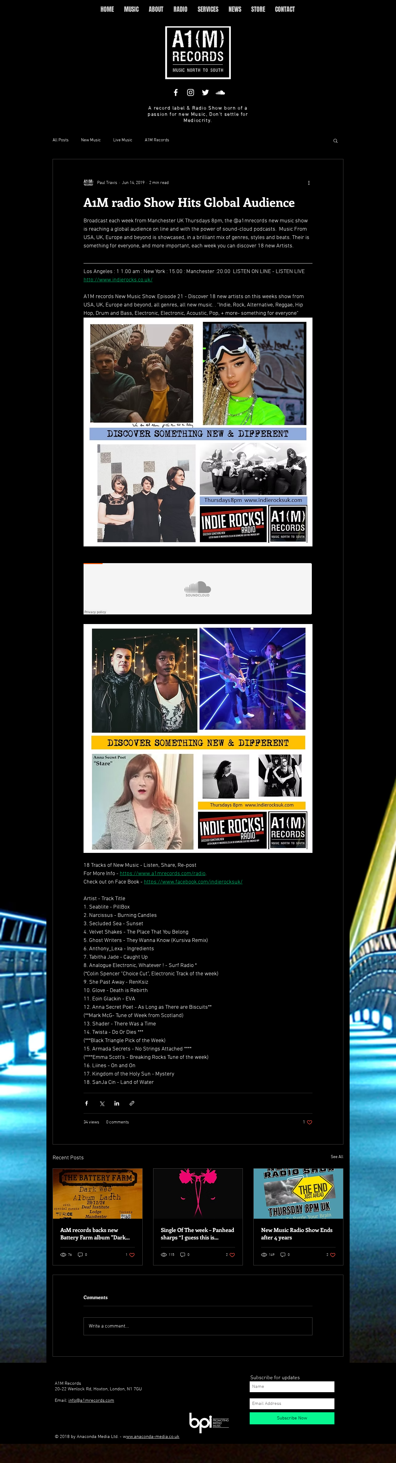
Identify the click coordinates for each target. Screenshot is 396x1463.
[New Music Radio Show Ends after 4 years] (298, 1194)
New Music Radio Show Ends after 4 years (297, 1233)
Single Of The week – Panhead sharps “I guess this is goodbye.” (197, 1233)
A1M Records (157, 140)
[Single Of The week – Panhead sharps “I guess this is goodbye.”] (198, 1194)
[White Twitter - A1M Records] (205, 92)
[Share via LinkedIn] (117, 1103)
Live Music (122, 140)
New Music (91, 140)
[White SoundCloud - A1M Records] (220, 92)
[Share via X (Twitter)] (102, 1103)
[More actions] (308, 182)
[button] (335, 140)
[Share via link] (132, 1103)
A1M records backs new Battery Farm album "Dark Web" (93, 1233)
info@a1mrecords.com (91, 1400)
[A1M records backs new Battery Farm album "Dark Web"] (97, 1194)
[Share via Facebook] (86, 1103)
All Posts (61, 140)
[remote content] (198, 589)
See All (337, 1157)
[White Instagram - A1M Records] (190, 92)
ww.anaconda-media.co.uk (152, 1436)
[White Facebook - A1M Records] (175, 92)
